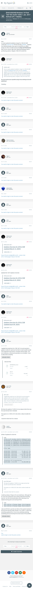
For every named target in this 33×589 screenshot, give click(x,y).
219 (18, 26)
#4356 (30, 345)
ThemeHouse (21, 577)
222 (25, 26)
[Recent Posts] (30, 8)
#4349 (30, 193)
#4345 (30, 129)
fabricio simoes (10, 140)
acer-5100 (8, 386)
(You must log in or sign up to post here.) (16, 541)
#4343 (30, 97)
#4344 (30, 113)
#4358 (30, 432)
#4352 (30, 241)
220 (20, 26)
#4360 (30, 530)
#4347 (30, 161)
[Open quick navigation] (27, 8)
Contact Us (5, 586)
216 (12, 26)
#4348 (30, 177)
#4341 (30, 39)
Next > (28, 26)
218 (16, 26)
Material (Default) (16, 583)
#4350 (30, 209)
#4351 (30, 225)
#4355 (30, 317)
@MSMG (24, 44)
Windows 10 (16, 18)
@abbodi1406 (10, 44)
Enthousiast (28, 18)
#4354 (30, 301)
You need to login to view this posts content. (12, 100)
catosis (8, 33)
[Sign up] (29, 585)
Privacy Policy (25, 586)
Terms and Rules (16, 586)
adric (7, 108)
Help (10, 586)
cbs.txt (11, 371)
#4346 (30, 145)
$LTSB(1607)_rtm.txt (14, 364)
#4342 (30, 64)
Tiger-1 (8, 156)
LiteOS (7, 426)
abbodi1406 (9, 188)
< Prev (5, 26)
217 (14, 26)
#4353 (30, 270)
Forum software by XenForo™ (16, 576)
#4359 (30, 478)
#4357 (30, 391)
